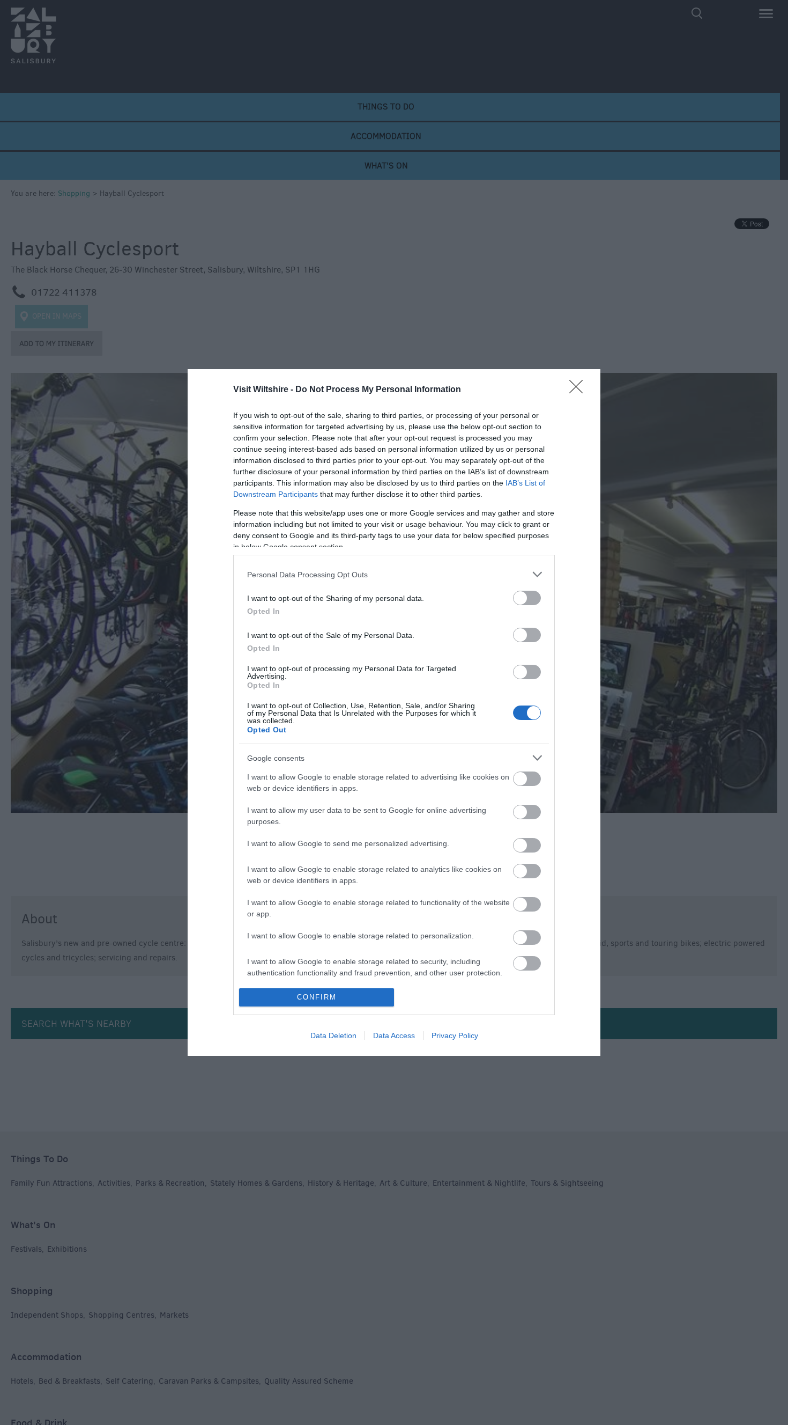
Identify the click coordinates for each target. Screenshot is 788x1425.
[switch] (527, 598)
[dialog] (394, 712)
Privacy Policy (455, 1035)
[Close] (579, 390)
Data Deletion (333, 1035)
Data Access (394, 1035)
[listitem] (394, 574)
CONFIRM (317, 997)
